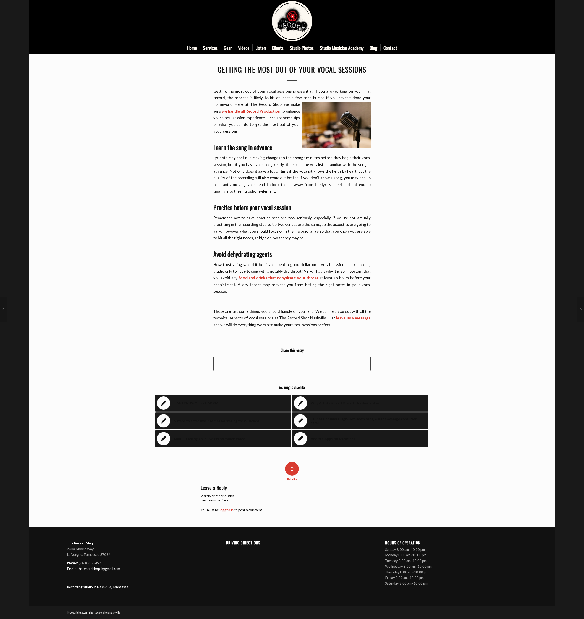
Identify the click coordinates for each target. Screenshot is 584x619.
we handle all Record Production (251, 111)
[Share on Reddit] (350, 364)
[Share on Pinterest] (311, 364)
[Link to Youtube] (506, 21)
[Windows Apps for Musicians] (3, 309)
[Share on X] (272, 364)
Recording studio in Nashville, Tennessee (97, 587)
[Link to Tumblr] (513, 21)
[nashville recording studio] (292, 21)
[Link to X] (500, 21)
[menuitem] (192, 48)
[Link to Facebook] (493, 21)
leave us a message (353, 318)
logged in (226, 510)
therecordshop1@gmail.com (99, 569)
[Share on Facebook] (233, 364)
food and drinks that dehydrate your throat (278, 277)
